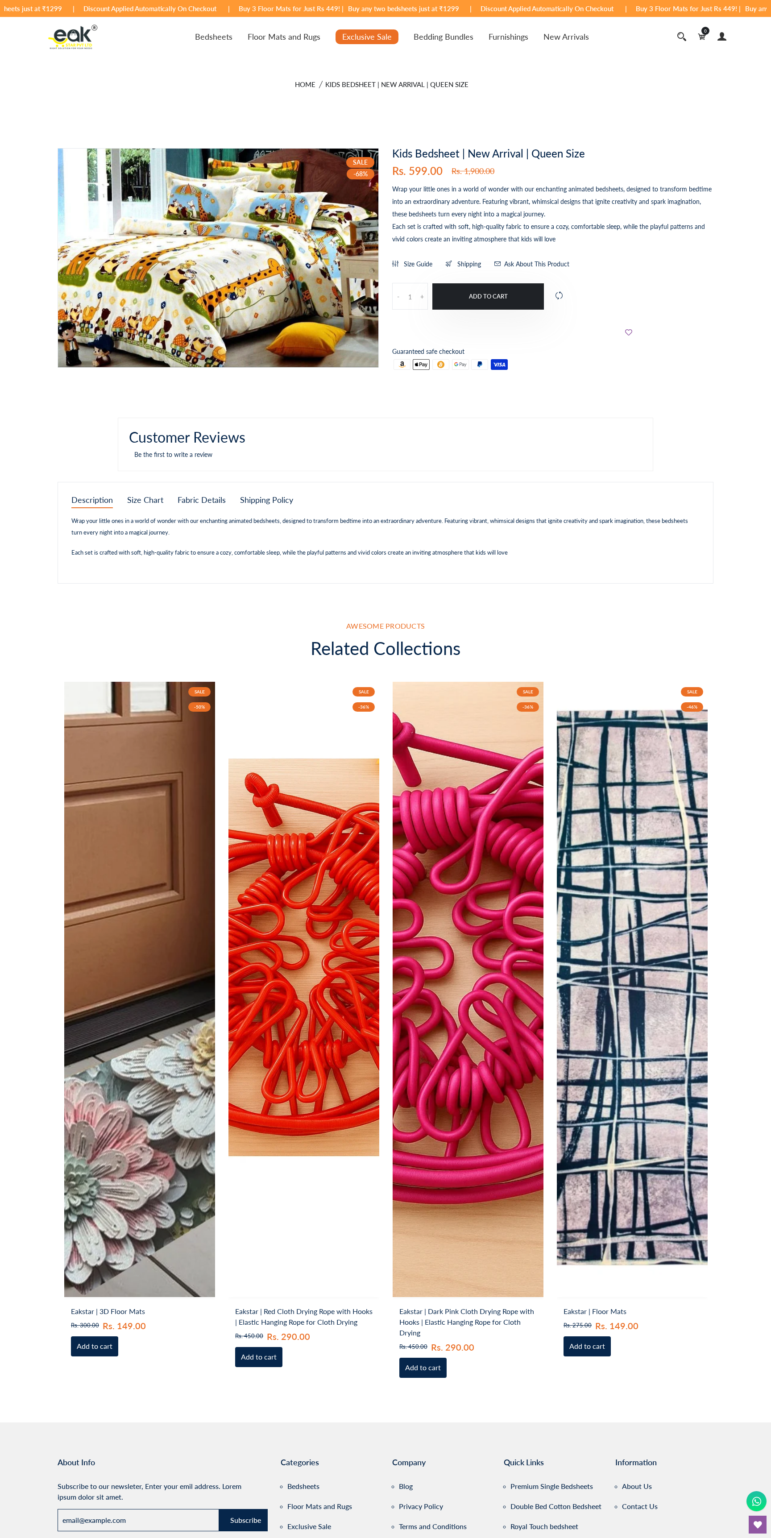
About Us (637, 1486)
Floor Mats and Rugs (284, 36)
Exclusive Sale (367, 36)
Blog (406, 1486)
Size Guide (417, 264)
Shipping (468, 264)
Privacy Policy (421, 1506)
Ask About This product (536, 264)
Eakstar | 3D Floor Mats (108, 1311)
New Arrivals (566, 36)
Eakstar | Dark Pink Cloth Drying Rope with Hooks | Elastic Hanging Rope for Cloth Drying (466, 1322)
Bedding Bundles (443, 36)
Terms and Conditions (433, 1526)
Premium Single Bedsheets (551, 1486)
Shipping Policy (266, 500)
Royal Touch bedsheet (544, 1526)
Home (305, 84)
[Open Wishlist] (758, 1525)
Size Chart (145, 500)
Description (92, 500)
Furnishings (508, 36)
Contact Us (640, 1506)
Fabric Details (202, 500)
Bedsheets (213, 36)
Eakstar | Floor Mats (595, 1311)
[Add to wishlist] (628, 332)
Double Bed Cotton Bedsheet (555, 1506)
